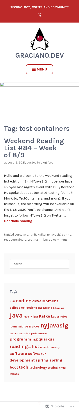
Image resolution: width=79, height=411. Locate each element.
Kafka (42, 234)
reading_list (24, 346)
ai (13, 301)
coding (23, 300)
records (45, 347)
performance (39, 333)
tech (23, 367)
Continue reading (18, 221)
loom (13, 326)
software (18, 353)
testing (33, 240)
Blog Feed (46, 162)
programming (24, 339)
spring (66, 234)
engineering (45, 307)
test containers (15, 240)
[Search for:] (40, 264)
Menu (42, 69)
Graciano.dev (39, 55)
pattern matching (20, 333)
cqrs (17, 234)
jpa (35, 316)
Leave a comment (55, 240)
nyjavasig (54, 234)
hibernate (58, 307)
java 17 (27, 316)
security (54, 347)
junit (33, 234)
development (45, 301)
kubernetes (59, 316)
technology (38, 367)
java (25, 234)
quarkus (46, 339)
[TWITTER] (39, 15)
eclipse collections (23, 308)
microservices (29, 326)
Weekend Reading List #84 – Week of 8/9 (34, 148)
